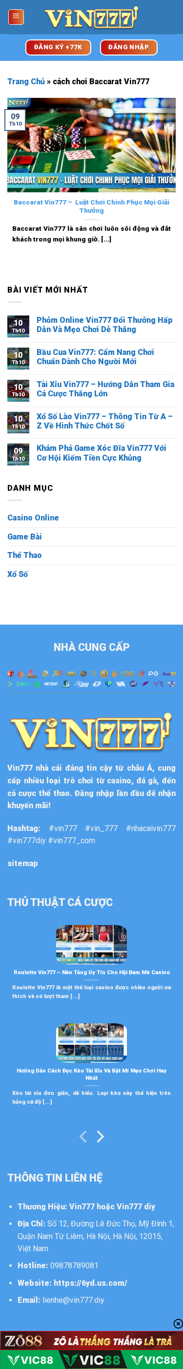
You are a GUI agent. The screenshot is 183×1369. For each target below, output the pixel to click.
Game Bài (24, 536)
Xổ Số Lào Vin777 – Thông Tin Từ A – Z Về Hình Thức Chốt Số (105, 421)
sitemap (22, 863)
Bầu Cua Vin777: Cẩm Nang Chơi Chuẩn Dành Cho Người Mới (95, 357)
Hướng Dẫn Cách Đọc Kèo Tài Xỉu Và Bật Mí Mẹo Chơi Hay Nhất (91, 1074)
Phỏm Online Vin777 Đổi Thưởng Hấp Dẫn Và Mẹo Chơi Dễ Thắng (105, 324)
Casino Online (33, 517)
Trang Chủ (26, 81)
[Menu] (16, 17)
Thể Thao (24, 555)
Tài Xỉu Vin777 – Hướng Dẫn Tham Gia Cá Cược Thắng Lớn (105, 389)
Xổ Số (17, 574)
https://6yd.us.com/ (90, 1283)
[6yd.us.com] (92, 17)
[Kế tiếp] (99, 1138)
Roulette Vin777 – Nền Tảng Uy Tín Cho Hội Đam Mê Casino (92, 972)
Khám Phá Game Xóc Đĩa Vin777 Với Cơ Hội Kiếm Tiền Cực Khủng (101, 453)
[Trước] (84, 1138)
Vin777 (20, 768)
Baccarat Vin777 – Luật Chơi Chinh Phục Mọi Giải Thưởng (91, 206)
